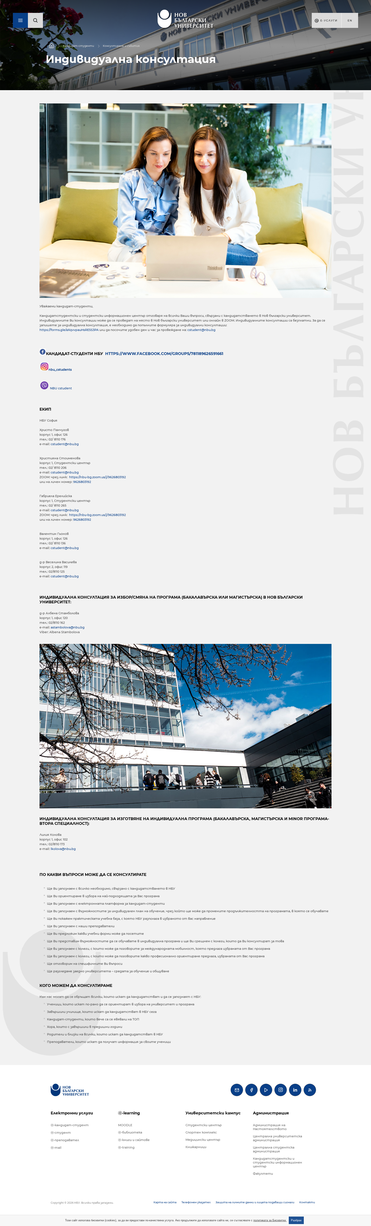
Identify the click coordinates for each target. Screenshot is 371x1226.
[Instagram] (280, 1090)
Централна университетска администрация (277, 1138)
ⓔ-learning (129, 1113)
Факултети (263, 1174)
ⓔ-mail (56, 1148)
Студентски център (204, 1125)
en (350, 20)
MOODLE (125, 1125)
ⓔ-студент (61, 1133)
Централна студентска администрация (273, 1149)
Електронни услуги (72, 1113)
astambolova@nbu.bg (68, 627)
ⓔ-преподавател (65, 1140)
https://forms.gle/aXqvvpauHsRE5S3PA (69, 330)
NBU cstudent (61, 388)
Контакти (307, 1202)
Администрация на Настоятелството (270, 1127)
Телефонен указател (196, 1202)
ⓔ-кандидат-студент (70, 1125)
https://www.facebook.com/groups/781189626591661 (163, 353)
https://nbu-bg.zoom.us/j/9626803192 (97, 477)
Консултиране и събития (121, 45)
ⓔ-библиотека (130, 1132)
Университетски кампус (213, 1113)
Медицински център (203, 1140)
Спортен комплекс (201, 1132)
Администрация (271, 1113)
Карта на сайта (165, 1202)
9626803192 (82, 482)
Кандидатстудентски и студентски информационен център (277, 1162)
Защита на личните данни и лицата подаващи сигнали (255, 1202)
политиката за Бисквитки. (270, 1220)
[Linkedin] (295, 1090)
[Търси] (35, 20)
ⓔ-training (126, 1147)
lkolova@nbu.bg (63, 849)
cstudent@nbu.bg (201, 330)
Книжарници (196, 1147)
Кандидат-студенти (78, 45)
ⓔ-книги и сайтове (134, 1140)
